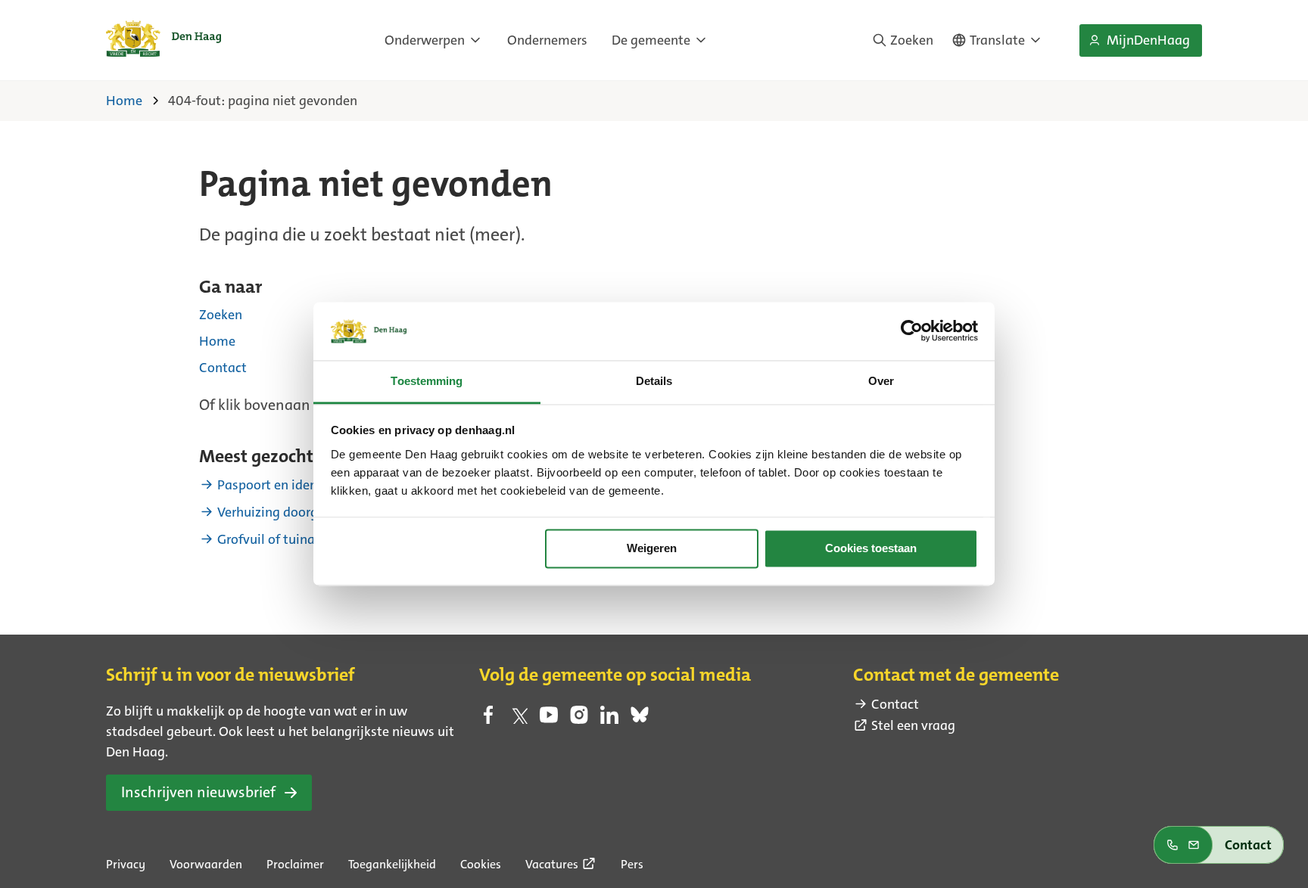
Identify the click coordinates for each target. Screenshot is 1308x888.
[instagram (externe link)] (579, 719)
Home (217, 341)
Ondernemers (547, 40)
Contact (223, 368)
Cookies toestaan (871, 548)
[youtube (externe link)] (549, 719)
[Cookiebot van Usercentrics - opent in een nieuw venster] (912, 331)
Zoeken (220, 315)
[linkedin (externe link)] (609, 719)
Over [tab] (881, 380)
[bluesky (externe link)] (640, 719)
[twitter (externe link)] (518, 719)
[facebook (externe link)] (488, 719)
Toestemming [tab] (426, 380)
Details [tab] (654, 380)
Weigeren (652, 548)
